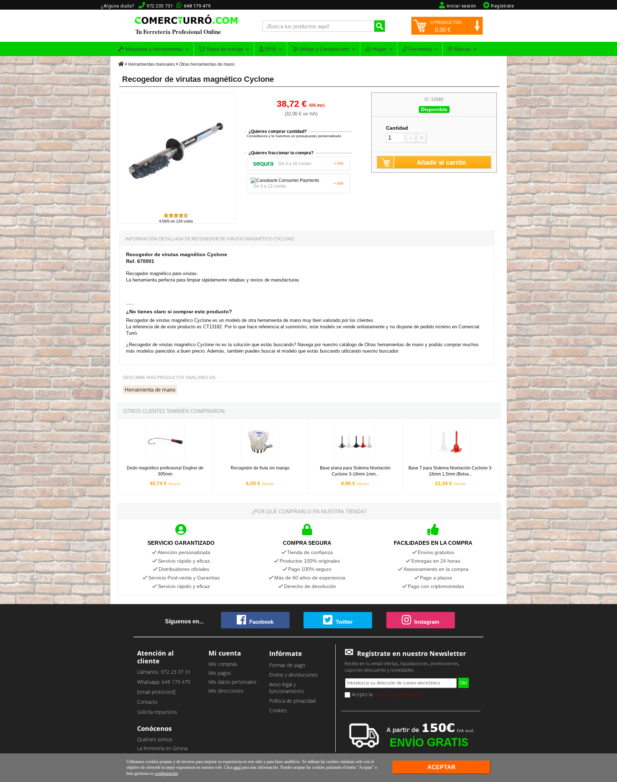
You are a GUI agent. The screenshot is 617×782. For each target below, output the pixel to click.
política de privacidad (397, 694)
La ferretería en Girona (162, 748)
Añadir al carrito (441, 162)
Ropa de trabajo (224, 49)
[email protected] (156, 691)
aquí (237, 767)
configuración (166, 773)
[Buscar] (379, 26)
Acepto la (385, 694)
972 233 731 (159, 6)
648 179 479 (197, 6)
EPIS (270, 49)
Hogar (378, 49)
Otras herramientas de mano (207, 64)
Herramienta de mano (150, 390)
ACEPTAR (441, 767)
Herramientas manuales (151, 64)
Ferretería (419, 49)
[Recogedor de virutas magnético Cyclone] (177, 208)
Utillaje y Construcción (323, 49)
